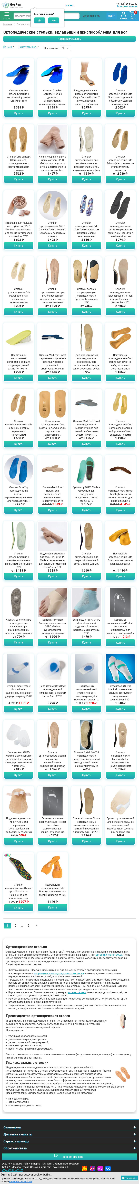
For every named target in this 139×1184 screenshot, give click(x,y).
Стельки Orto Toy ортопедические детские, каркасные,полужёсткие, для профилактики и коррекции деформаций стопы (19, 497)
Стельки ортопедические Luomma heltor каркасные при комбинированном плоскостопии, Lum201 (120, 761)
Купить (18, 113)
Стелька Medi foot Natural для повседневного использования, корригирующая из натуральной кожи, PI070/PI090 (52, 497)
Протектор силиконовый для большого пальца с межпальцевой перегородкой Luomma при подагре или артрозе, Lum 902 (120, 827)
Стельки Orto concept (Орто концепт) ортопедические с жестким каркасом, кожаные (19, 163)
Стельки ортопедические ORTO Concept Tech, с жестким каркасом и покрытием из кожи (52, 229)
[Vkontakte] (108, 1168)
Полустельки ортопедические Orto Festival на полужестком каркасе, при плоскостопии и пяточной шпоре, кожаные (52, 431)
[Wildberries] (100, 1168)
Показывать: (51, 48)
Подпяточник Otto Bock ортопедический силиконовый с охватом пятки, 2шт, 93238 (52, 691)
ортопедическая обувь (109, 954)
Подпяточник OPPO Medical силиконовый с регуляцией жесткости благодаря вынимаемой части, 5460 (18, 759)
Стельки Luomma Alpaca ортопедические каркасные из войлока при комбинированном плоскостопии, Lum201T (86, 825)
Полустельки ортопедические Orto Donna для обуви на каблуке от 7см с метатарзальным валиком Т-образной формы (120, 365)
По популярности (27, 47)
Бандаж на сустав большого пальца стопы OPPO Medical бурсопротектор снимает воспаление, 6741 (52, 628)
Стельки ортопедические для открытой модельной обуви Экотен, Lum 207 (86, 558)
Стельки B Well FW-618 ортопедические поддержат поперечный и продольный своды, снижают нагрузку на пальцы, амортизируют (86, 761)
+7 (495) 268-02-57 (126, 4)
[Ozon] (92, 1168)
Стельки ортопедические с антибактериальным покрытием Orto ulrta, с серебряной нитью (120, 229)
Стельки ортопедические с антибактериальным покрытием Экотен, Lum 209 (18, 560)
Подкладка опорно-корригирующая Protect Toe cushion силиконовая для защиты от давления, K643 (52, 827)
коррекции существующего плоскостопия (59, 973)
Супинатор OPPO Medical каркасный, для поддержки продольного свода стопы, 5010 (86, 494)
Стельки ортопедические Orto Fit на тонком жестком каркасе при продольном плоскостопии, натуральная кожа (18, 431)
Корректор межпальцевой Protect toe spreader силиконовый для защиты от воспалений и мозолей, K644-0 (120, 628)
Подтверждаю (129, 1178)
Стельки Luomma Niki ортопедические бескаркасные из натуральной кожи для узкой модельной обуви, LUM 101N (86, 363)
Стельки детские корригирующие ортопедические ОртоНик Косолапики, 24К (86, 296)
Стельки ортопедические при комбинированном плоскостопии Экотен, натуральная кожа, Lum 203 (86, 165)
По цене (7, 47)
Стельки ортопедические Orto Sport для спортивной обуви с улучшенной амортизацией (120, 97)
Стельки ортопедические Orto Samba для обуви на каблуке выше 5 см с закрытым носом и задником (120, 429)
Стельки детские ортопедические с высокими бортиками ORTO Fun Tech (19, 95)
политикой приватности (20, 1181)
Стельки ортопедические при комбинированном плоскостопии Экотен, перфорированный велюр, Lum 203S (52, 297)
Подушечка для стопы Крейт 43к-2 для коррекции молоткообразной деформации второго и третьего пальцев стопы (19, 827)
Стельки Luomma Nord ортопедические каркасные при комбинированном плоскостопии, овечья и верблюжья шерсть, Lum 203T (19, 629)
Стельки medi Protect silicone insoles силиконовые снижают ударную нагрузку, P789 (18, 691)
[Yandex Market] (84, 1168)
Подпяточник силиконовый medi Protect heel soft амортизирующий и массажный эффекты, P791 (86, 694)
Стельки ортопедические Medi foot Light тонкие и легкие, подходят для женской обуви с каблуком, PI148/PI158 (120, 496)
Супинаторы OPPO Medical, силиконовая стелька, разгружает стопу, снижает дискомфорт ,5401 (120, 693)
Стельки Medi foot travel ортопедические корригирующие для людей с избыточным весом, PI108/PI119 (86, 428)
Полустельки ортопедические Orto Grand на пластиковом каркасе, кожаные (120, 558)
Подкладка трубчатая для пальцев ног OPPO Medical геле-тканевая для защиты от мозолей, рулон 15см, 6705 (52, 560)
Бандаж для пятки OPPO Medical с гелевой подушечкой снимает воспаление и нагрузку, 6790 (86, 626)
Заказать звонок (127, 6)
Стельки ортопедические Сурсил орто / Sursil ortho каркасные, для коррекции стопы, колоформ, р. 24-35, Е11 (18, 893)
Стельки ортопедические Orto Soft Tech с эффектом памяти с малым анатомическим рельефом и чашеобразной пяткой (86, 232)
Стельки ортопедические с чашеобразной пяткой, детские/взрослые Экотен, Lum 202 (120, 296)
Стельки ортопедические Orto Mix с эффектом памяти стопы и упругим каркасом (120, 163)
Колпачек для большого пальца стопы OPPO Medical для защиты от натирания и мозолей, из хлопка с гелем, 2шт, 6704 (52, 165)
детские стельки (76, 992)
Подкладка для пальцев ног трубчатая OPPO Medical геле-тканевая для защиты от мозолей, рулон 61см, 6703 (18, 229)
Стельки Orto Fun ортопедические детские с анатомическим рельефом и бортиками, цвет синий (52, 99)
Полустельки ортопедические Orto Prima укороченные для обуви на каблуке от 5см (52, 889)
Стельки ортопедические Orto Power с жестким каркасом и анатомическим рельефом (19, 297)
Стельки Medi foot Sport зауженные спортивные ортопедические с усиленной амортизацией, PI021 (52, 362)
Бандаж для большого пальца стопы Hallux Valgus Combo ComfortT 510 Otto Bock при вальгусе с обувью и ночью (86, 99)
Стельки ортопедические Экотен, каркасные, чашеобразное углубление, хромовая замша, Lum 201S (52, 761)
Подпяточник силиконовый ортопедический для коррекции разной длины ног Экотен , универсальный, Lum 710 (18, 365)
